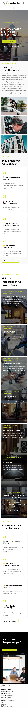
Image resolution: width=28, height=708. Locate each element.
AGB (2, 702)
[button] (14, 8)
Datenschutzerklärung (6, 706)
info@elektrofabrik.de (6, 697)
